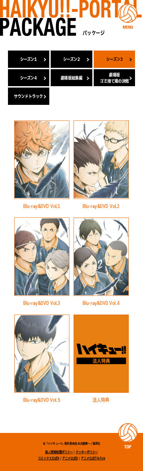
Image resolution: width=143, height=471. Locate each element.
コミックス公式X (48, 458)
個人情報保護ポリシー (59, 452)
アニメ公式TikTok (93, 458)
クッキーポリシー (87, 452)
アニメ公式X (70, 458)
